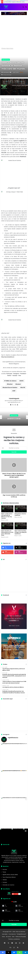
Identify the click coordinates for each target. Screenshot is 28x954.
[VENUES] (14, 13)
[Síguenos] (25, 831)
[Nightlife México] (6, 7)
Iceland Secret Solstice (10, 387)
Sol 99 (23, 387)
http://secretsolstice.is (7, 357)
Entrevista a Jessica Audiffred (20, 514)
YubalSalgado (6, 72)
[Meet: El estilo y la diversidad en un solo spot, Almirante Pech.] (7, 525)
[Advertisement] (14, 31)
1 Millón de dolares (10, 381)
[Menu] (2, 7)
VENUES (5, 879)
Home (4, 48)
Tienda (4, 872)
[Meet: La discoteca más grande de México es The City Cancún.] (7, 508)
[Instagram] (15, 405)
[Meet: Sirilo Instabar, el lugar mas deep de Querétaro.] (21, 525)
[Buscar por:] (26, 7)
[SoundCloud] (17, 405)
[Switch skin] (23, 7)
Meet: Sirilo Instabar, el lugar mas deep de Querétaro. (21, 532)
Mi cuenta (8, 936)
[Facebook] (11, 405)
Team (13, 936)
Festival (10, 384)
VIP (14, 391)
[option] (14, 417)
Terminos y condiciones (14, 939)
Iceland (18, 384)
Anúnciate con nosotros (8, 884)
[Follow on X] (9, 72)
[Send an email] (10, 72)
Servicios (5, 869)
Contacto (5, 882)
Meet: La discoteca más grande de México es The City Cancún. (6, 516)
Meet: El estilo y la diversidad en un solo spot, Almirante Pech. (7, 533)
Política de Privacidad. (21, 936)
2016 (21, 381)
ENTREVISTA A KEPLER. (14, 419)
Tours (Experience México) (9, 877)
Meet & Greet (10, 48)
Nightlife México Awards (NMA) (10, 874)
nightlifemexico (13, 737)
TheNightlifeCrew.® (21, 934)
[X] (13, 405)
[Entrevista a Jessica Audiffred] (21, 508)
